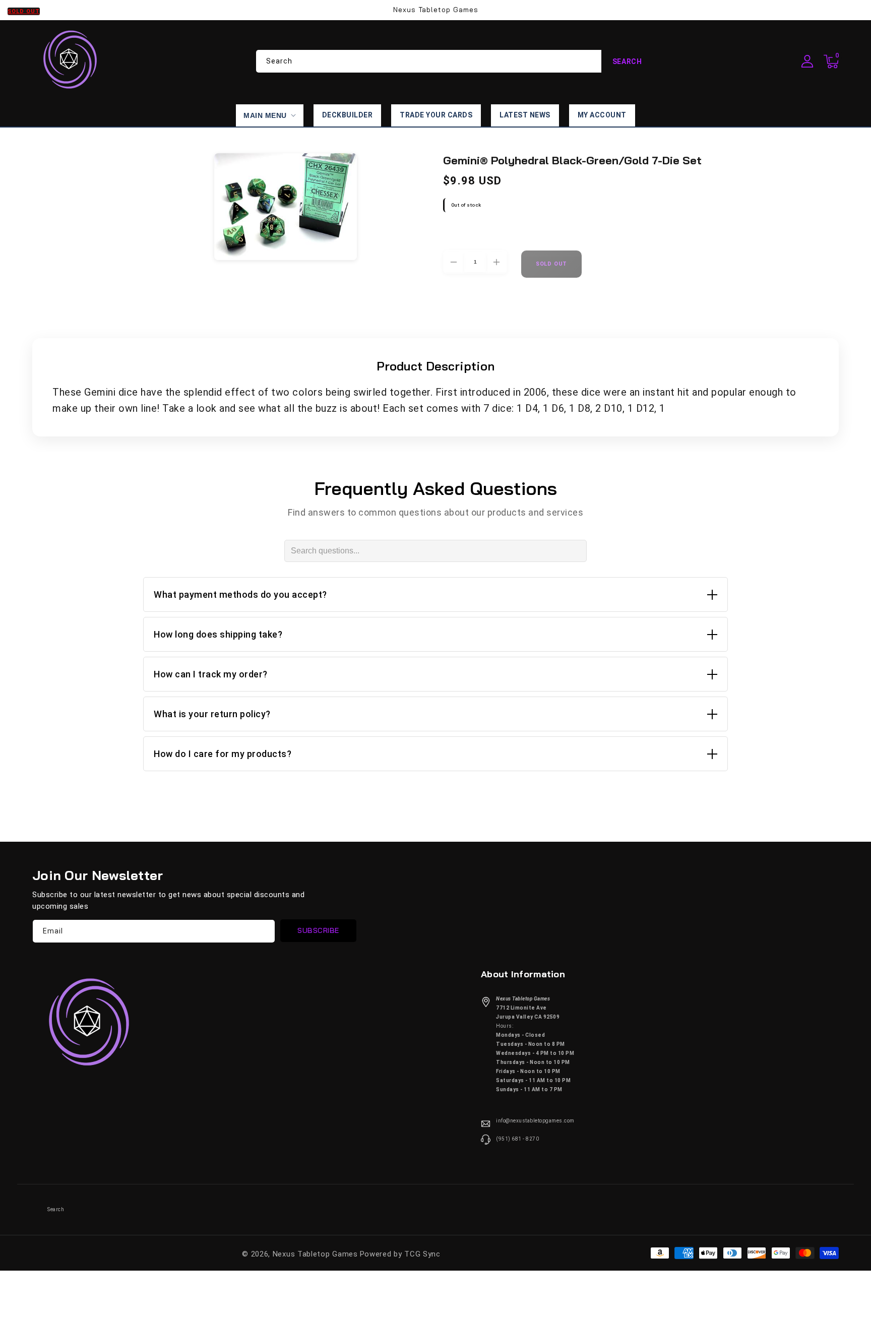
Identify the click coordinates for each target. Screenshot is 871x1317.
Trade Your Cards (436, 115)
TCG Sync (422, 1254)
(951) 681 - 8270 (517, 1139)
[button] (831, 61)
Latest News (525, 115)
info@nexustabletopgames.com (535, 1120)
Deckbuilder (347, 115)
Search (627, 61)
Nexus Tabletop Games (315, 1254)
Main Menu (265, 115)
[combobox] (454, 61)
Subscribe (318, 930)
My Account (602, 115)
